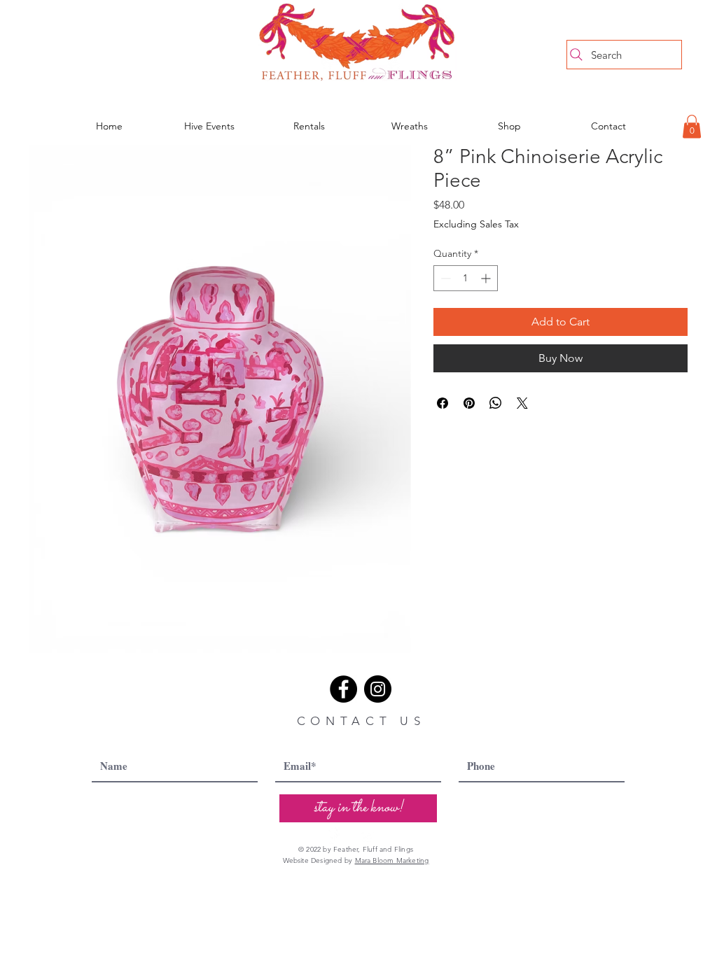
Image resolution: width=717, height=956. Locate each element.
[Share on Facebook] (442, 403)
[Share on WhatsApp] (495, 403)
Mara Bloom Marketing (392, 860)
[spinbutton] (465, 278)
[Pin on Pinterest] (469, 403)
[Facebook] (343, 689)
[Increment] (487, 278)
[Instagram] (377, 689)
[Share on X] (522, 403)
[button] (692, 126)
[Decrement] (444, 278)
